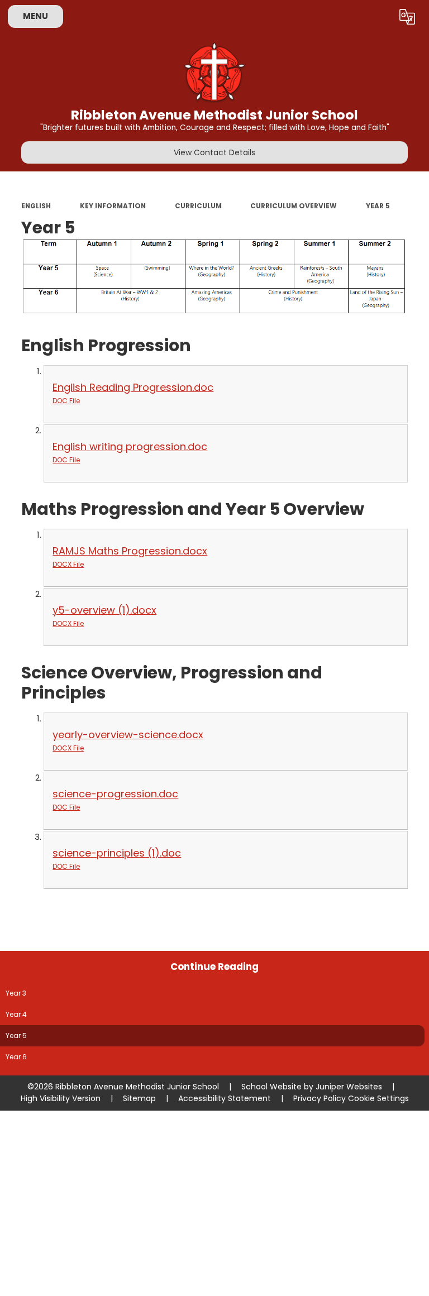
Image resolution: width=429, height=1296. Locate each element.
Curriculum (198, 206)
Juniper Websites (349, 1086)
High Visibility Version (61, 1098)
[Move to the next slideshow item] (418, 275)
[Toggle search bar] (378, 17)
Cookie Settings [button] (378, 1098)
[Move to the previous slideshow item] (418, 250)
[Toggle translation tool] (407, 17)
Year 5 (378, 206)
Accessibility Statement (224, 1098)
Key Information (113, 206)
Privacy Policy (319, 1098)
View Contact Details (214, 152)
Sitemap (139, 1098)
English (36, 206)
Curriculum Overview (293, 206)
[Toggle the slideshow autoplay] (418, 224)
